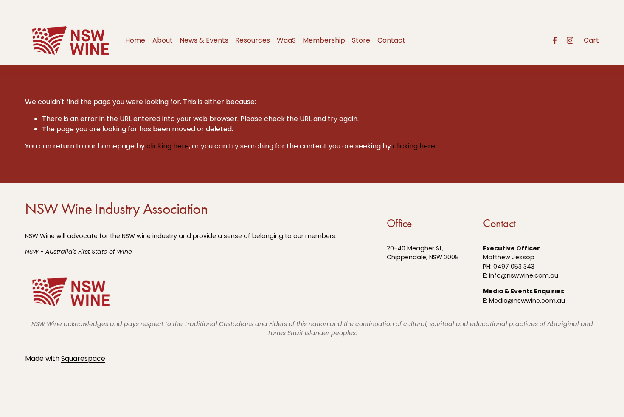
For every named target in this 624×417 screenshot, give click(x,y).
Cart (591, 40)
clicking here (167, 146)
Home (135, 40)
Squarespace (83, 358)
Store (361, 40)
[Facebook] (555, 40)
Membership (324, 40)
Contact (391, 40)
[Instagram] (570, 40)
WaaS (286, 40)
